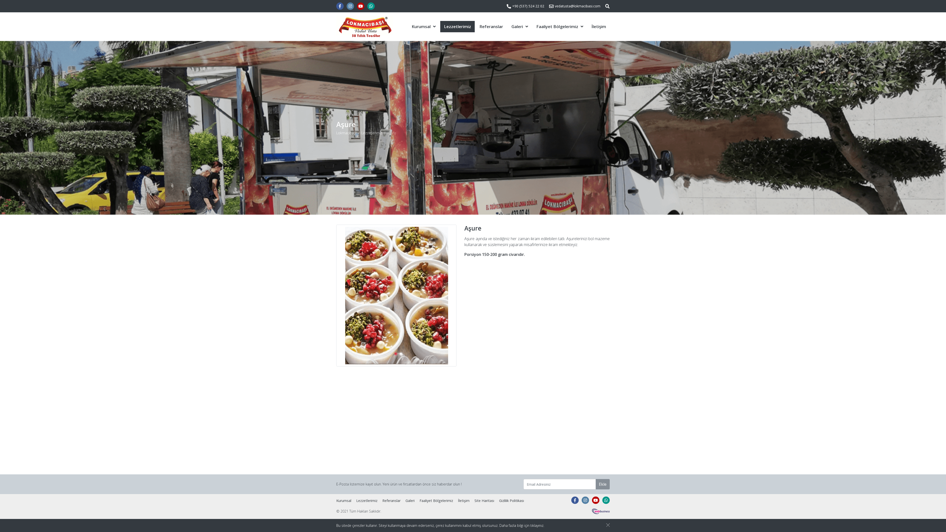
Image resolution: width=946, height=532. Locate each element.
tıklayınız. (537, 525)
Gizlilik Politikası (511, 500)
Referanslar (491, 26)
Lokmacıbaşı (346, 133)
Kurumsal (421, 26)
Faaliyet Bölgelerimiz (557, 26)
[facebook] (340, 6)
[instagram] (350, 6)
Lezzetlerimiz (457, 26)
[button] (395, 354)
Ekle (603, 484)
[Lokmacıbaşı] (364, 26)
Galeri (517, 26)
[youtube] (360, 6)
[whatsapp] (371, 6)
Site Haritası (484, 500)
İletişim (598, 26)
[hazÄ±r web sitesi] (601, 511)
